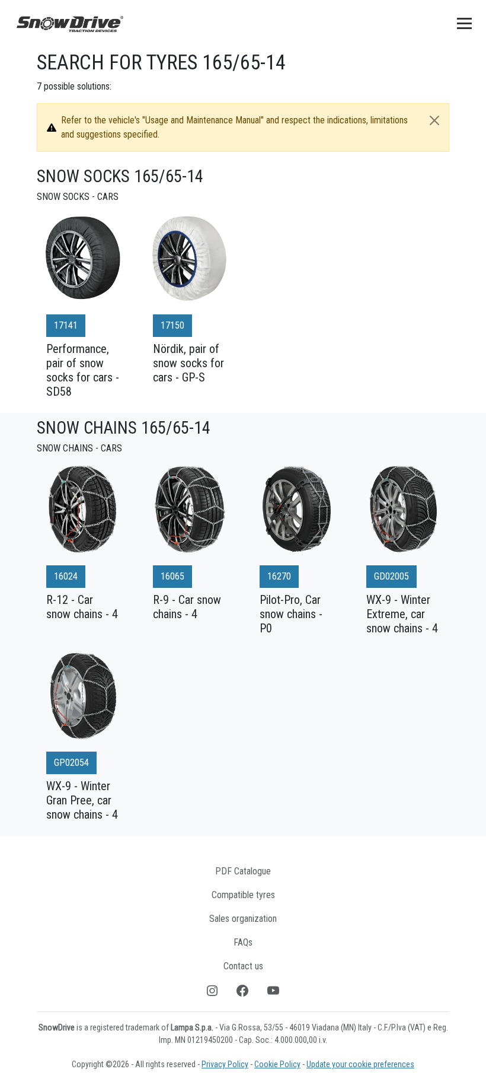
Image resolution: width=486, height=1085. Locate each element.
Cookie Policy (277, 1064)
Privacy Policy (225, 1064)
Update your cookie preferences (360, 1064)
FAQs (243, 942)
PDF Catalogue (243, 871)
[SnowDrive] (70, 23)
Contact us (243, 966)
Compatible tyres (243, 895)
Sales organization (243, 918)
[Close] (434, 120)
